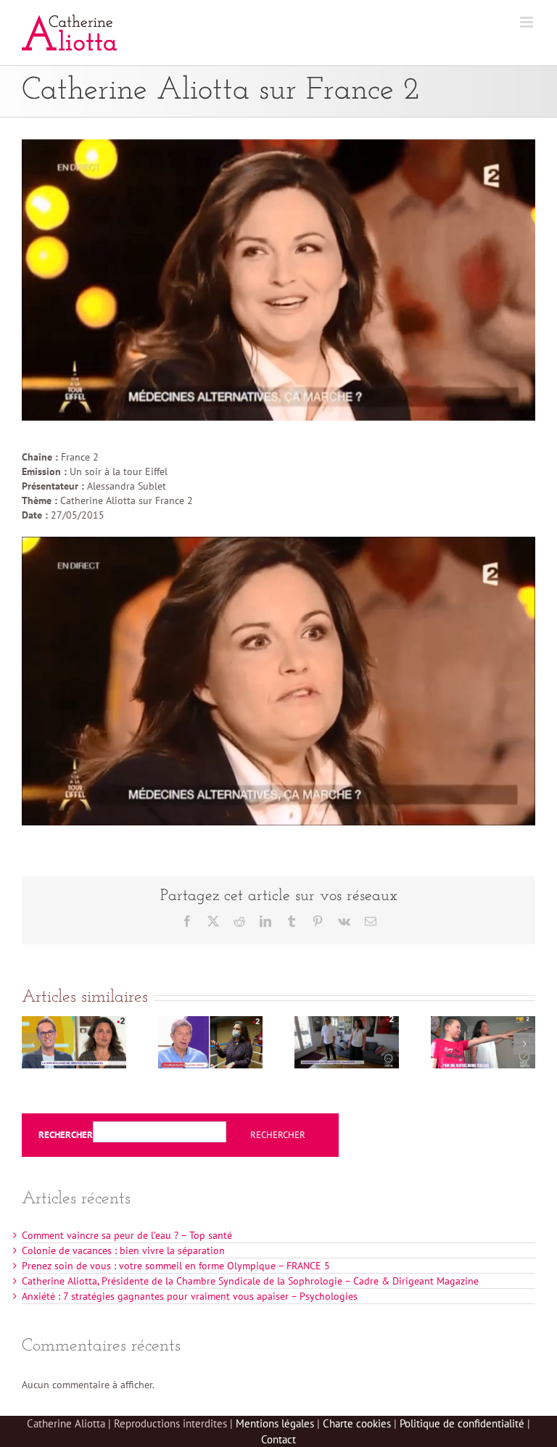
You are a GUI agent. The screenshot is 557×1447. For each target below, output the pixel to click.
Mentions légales (275, 1423)
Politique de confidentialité (462, 1423)
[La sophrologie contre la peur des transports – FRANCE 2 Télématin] (346, 1022)
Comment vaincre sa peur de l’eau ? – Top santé (127, 1235)
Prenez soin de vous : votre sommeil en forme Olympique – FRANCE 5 (176, 1265)
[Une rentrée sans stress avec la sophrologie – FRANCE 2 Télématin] (483, 1022)
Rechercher (65, 1135)
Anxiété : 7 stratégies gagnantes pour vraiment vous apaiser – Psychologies (190, 1296)
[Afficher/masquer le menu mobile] (527, 22)
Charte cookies (357, 1423)
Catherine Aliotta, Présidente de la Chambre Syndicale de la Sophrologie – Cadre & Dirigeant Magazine (250, 1280)
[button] (33, 1044)
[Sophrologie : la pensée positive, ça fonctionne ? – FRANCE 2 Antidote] (210, 1022)
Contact (278, 1439)
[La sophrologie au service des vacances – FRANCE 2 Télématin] (74, 1022)
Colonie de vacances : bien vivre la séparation (123, 1250)
